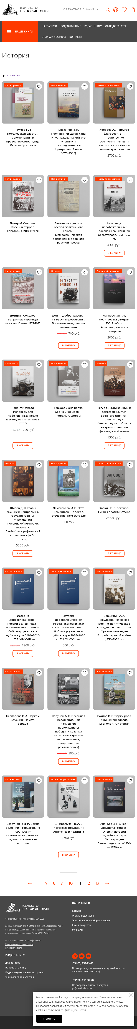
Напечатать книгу (15, 967)
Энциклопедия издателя (19, 977)
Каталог (76, 910)
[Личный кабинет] (115, 9)
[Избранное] (124, 9)
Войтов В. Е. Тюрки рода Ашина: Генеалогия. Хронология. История (114, 720)
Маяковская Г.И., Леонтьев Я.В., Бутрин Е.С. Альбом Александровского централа (114, 323)
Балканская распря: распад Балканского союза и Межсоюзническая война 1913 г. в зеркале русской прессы (68, 233)
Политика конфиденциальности (19, 944)
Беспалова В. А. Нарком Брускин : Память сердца (23, 720)
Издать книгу (93, 26)
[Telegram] (75, 956)
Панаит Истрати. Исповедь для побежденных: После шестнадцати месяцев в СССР (23, 415)
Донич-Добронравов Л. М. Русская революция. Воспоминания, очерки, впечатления (68, 321)
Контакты (75, 37)
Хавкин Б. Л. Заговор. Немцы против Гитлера (114, 510)
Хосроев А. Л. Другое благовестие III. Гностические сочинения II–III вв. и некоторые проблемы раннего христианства (114, 139)
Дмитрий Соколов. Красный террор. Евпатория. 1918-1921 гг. (23, 227)
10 (71, 883)
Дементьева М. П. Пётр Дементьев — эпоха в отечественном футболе (69, 512)
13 (97, 883)
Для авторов (12, 962)
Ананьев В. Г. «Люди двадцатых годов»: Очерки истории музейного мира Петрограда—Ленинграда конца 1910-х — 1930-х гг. (114, 835)
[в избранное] (39, 86)
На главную (49, 26)
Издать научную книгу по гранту (24, 972)
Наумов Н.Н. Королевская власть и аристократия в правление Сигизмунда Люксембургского (22, 137)
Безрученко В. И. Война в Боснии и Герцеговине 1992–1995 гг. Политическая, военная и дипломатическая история (23, 833)
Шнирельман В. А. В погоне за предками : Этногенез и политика (68, 827)
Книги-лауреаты (81, 925)
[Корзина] (132, 9)
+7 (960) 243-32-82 (83, 980)
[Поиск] (108, 9)
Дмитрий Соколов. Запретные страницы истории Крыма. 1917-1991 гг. (22, 321)
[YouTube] (88, 956)
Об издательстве (116, 26)
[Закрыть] (131, 995)
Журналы (77, 930)
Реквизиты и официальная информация (23, 940)
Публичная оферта (13, 948)
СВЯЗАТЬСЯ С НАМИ (80, 9)
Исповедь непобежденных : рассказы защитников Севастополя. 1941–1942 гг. (114, 231)
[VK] (82, 956)
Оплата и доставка (54, 37)
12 (88, 883)
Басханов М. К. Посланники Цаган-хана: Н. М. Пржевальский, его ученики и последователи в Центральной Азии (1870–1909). (68, 141)
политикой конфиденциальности (67, 1010)
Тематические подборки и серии (91, 920)
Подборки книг (70, 26)
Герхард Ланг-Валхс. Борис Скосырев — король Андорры (68, 411)
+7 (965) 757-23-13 (82, 963)
